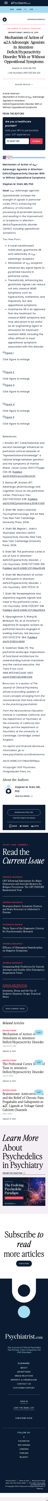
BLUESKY (24, 1457)
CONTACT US (24, 1383)
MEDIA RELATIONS (24, 1375)
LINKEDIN (24, 1449)
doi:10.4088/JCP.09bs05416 (29, 568)
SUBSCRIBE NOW (23, 1418)
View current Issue (15, 1009)
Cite (31, 9)
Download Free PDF (24, 812)
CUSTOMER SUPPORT (24, 1388)
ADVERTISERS (24, 1371)
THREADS (24, 1453)
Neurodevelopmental (36, 19)
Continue (36, 141)
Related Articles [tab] (22, 85)
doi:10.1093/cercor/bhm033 (19, 476)
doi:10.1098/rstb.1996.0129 (17, 677)
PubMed (17, 472)
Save (12, 9)
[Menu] (6, 3)
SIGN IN (24, 1401)
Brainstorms (15, 32)
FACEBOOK (24, 1441)
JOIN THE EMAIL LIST (24, 1407)
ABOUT (24, 1367)
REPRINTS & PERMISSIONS (24, 1379)
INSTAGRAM (24, 1445)
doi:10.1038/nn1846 (14, 641)
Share (19, 9)
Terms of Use (24, 1481)
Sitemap (40, 1488)
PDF (25, 9)
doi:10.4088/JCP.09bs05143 (29, 610)
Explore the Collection (12, 1173)
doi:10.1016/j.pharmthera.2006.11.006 (24, 503)
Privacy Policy (11, 1481)
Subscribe (24, 1263)
